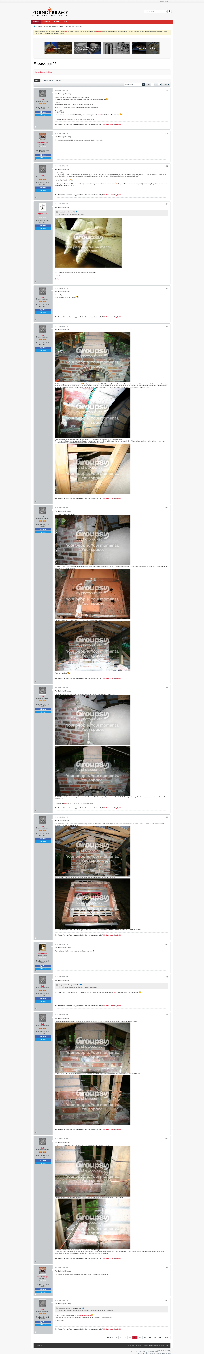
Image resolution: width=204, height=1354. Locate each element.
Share (44, 112)
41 (160, 1337)
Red (38, 1345)
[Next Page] (160, 84)
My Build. (58, 276)
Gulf (42, 100)
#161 (166, 977)
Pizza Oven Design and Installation (54, 26)
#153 (166, 166)
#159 (166, 817)
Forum (40, 26)
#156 (166, 326)
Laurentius (42, 953)
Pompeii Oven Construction (74, 26)
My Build (118, 124)
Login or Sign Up (164, 1)
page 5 (115, 992)
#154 (166, 204)
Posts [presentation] (37, 80)
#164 (166, 1267)
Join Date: (39, 107)
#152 (166, 133)
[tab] (37, 80)
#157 (166, 508)
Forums (36, 21)
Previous (110, 1337)
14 (150, 1337)
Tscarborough (42, 142)
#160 (166, 944)
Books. (57, 279)
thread (100, 115)
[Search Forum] (169, 11)
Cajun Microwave (85, 1315)
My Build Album (108, 124)
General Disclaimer (151, 1345)
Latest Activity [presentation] (47, 80)
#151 (166, 90)
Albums (57, 21)
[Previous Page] (159, 84)
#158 (166, 687)
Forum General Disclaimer (43, 72)
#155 (166, 288)
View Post (76, 211)
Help (65, 21)
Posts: (41, 109)
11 (135, 1337)
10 (130, 1337)
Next (166, 1337)
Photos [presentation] (58, 80)
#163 (166, 1139)
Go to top (164, 1345)
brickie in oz (42, 213)
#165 (166, 1300)
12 (140, 1337)
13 (145, 1337)
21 (155, 1337)
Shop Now (46, 21)
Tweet (44, 115)
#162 (166, 1015)
